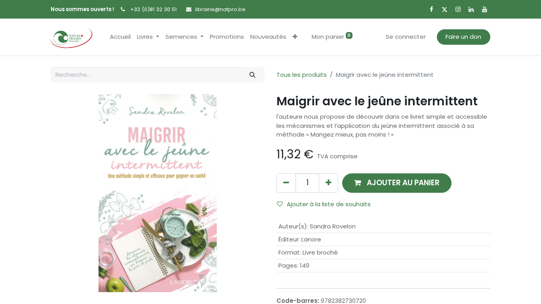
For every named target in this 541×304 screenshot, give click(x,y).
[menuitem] (120, 37)
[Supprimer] (286, 183)
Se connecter (406, 36)
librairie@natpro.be (220, 9)
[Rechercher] (253, 74)
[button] (295, 37)
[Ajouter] (328, 183)
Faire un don (463, 36)
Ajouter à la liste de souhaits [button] (329, 204)
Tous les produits (301, 74)
